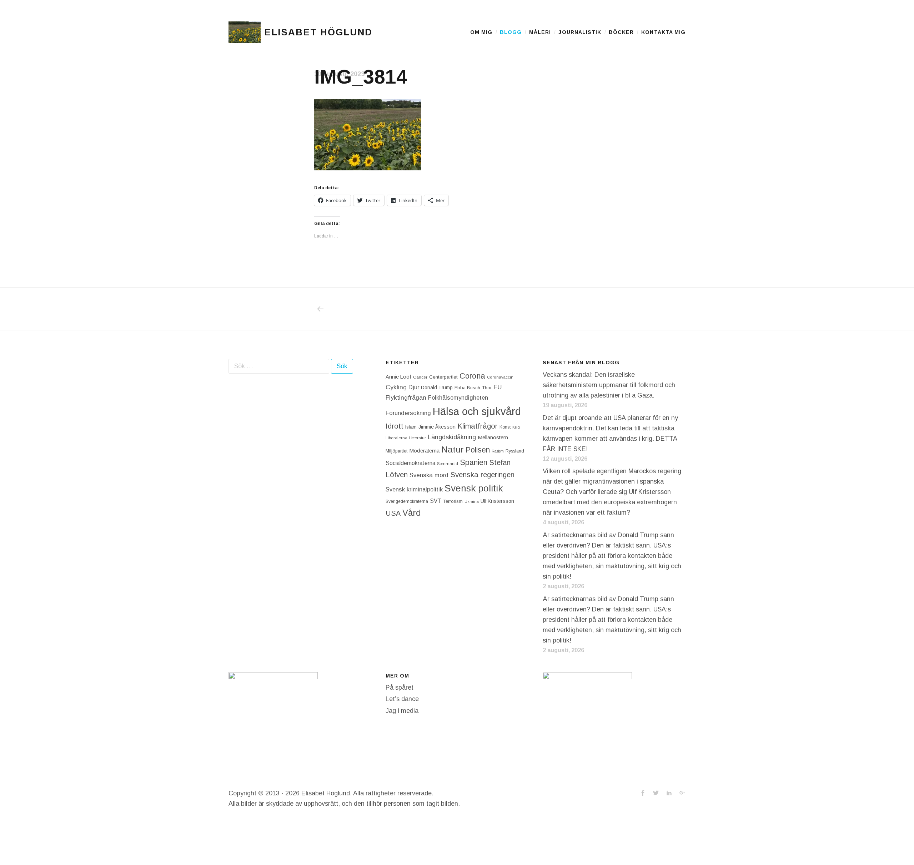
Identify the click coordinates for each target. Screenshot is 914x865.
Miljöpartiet (396, 451)
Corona (472, 375)
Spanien (473, 462)
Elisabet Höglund (318, 32)
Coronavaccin (500, 377)
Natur (452, 449)
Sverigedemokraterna (407, 501)
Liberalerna (396, 438)
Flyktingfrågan (406, 397)
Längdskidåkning (452, 437)
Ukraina (471, 501)
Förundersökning (408, 413)
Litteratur (417, 438)
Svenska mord (429, 475)
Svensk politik (474, 488)
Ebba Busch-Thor (473, 387)
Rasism (498, 451)
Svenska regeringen (482, 474)
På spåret (399, 687)
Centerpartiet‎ (443, 377)
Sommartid (447, 463)
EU (497, 387)
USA (393, 513)
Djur (413, 387)
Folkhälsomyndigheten (458, 397)
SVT (435, 501)
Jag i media (402, 710)
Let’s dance (402, 698)
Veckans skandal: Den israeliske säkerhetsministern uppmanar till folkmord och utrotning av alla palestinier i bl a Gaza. (609, 385)
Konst (505, 427)
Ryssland (515, 451)
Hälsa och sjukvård (477, 411)
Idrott (394, 426)
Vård (411, 513)
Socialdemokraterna (410, 463)
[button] (244, 32)
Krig (516, 427)
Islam (411, 427)
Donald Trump (437, 387)
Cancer (420, 377)
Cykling (396, 387)
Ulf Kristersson (497, 501)
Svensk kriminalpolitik (414, 489)
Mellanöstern (493, 437)
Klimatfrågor (477, 426)
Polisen (478, 450)
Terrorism (453, 501)
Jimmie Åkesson (437, 427)
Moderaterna (424, 451)
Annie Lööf (398, 377)
